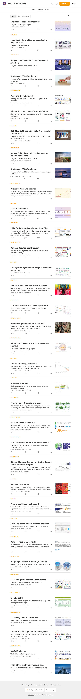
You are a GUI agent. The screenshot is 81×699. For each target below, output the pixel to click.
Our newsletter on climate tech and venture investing (28, 668)
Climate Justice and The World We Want (28, 286)
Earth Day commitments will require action (29, 524)
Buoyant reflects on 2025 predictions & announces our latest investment (31, 80)
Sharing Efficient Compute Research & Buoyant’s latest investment (28, 100)
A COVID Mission (18, 651)
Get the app (50, 690)
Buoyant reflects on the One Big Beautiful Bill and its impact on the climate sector (30, 137)
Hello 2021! (18, 598)
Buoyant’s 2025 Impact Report (20, 25)
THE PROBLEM (15, 270)
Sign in (74, 4)
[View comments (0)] (25, 29)
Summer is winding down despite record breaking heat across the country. (29, 252)
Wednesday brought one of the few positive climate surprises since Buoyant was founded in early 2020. (31, 367)
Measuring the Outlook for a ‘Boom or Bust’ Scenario (28, 308)
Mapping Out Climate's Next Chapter (29, 580)
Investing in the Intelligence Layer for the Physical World (28, 41)
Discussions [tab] (25, 16)
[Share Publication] (57, 4)
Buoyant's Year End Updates (23, 189)
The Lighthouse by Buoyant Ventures (23, 654)
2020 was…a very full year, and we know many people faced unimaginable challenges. (30, 602)
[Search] (52, 4)
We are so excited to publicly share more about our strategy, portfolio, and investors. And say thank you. (30, 327)
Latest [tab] (14, 16)
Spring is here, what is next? (23, 542)
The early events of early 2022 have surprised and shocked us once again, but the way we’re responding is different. (30, 407)
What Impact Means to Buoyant (24, 504)
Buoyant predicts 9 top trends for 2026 (23, 66)
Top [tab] (19, 16)
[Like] (11, 179)
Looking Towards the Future (25, 617)
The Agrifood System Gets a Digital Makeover (31, 267)
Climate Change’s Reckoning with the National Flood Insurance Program (31, 463)
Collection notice (55, 685)
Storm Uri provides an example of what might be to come (30, 564)
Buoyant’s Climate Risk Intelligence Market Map (26, 582)
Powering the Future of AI (21, 96)
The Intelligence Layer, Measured (25, 22)
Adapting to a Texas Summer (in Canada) (29, 561)
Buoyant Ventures (25, 103)
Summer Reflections (19, 484)
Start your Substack (35, 690)
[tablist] (20, 16)
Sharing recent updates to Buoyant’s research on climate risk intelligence (31, 115)
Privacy (41, 685)
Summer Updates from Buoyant (24, 248)
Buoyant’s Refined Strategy (19, 45)
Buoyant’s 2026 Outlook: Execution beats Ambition (29, 61)
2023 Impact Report (19, 208)
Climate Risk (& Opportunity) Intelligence (29, 631)
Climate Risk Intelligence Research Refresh (29, 111)
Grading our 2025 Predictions (23, 76)
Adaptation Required (19, 383)
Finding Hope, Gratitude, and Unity (26, 403)
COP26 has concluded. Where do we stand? (30, 442)
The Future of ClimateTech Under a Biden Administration (29, 620)
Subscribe (64, 4)
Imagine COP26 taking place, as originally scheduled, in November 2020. (29, 446)
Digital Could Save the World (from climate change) (29, 344)
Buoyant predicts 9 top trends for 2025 (23, 159)
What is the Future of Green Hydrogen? (30, 305)
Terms (46, 685)
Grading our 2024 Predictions (24, 169)
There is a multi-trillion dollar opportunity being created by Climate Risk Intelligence (30, 635)
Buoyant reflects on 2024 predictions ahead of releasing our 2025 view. (30, 173)
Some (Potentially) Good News (24, 363)
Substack (31, 695)
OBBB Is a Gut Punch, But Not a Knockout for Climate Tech (30, 132)
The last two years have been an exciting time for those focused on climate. (29, 387)
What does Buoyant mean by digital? (22, 349)
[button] (33, 9)
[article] (40, 26)
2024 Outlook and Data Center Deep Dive (29, 228)
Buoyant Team (20, 27)
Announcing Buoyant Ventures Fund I (27, 323)
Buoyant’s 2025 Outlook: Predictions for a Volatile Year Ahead (29, 154)
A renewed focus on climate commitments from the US (29, 526)
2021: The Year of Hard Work (23, 423)
